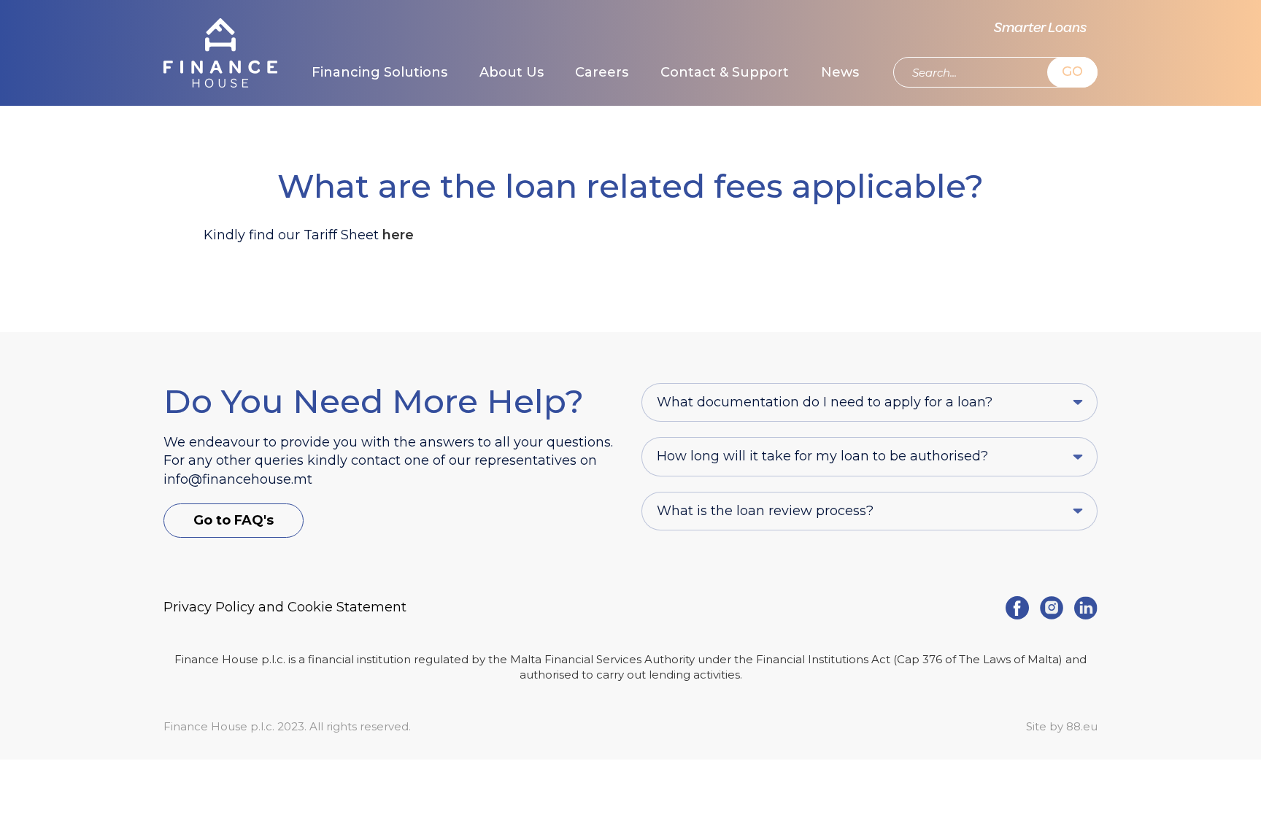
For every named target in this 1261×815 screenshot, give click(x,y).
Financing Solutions (379, 72)
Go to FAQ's (233, 520)
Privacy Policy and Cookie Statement (284, 607)
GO (1072, 71)
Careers (601, 72)
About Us (511, 72)
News (840, 72)
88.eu (1082, 726)
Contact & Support (724, 72)
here (398, 235)
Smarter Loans (1040, 28)
